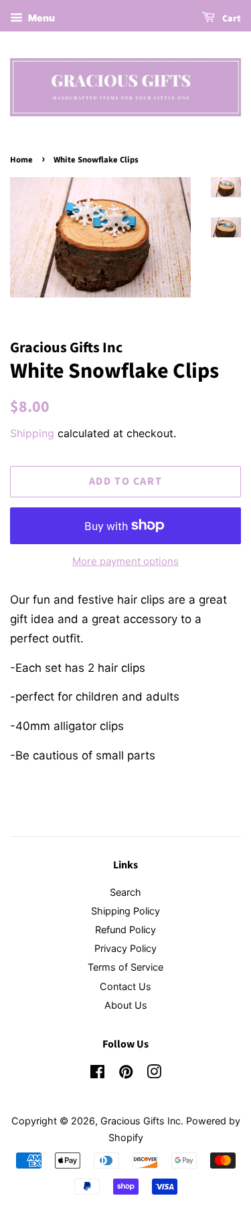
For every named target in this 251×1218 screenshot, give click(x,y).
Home (21, 160)
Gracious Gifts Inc (140, 1120)
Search (125, 892)
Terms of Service (125, 967)
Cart (230, 18)
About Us (125, 1005)
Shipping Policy (125, 911)
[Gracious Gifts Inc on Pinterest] (125, 1074)
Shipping (32, 433)
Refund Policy (125, 929)
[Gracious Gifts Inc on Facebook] (97, 1074)
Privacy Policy (125, 948)
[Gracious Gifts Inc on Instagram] (154, 1074)
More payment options (125, 561)
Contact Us (125, 986)
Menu (40, 17)
